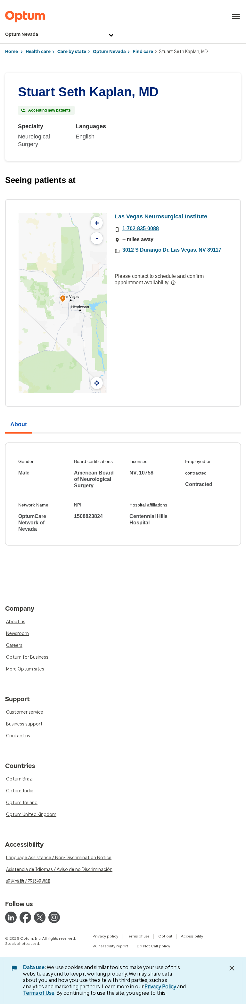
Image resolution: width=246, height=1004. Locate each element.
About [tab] (18, 424)
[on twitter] (39, 917)
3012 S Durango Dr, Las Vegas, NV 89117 (171, 250)
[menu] (236, 16)
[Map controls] (96, 383)
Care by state (71, 51)
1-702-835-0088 (140, 228)
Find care (143, 51)
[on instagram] (54, 917)
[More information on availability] (173, 282)
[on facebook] (25, 917)
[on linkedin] (11, 917)
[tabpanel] (123, 494)
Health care (38, 51)
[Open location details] (63, 299)
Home (11, 51)
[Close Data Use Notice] (232, 968)
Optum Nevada (21, 34)
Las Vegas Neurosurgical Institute (161, 216)
